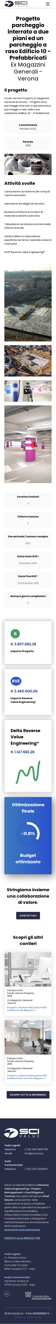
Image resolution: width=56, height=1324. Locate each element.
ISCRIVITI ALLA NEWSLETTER (22, 1238)
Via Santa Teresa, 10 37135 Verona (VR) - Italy (19, 1283)
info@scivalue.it (34, 1153)
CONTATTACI (28, 915)
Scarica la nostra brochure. (22, 1230)
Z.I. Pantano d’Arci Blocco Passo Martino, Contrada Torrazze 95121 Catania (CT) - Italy (19, 1263)
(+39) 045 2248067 (36, 1169)
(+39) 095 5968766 (36, 1149)
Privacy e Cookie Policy (28, 1317)
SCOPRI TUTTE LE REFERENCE (28, 1094)
